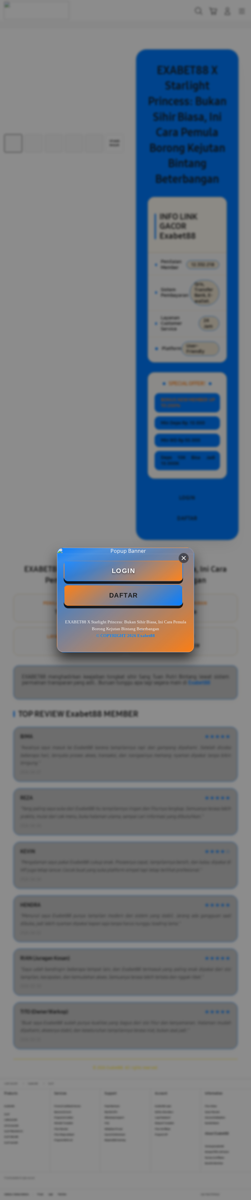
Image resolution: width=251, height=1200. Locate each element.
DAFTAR (123, 595)
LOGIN (123, 570)
